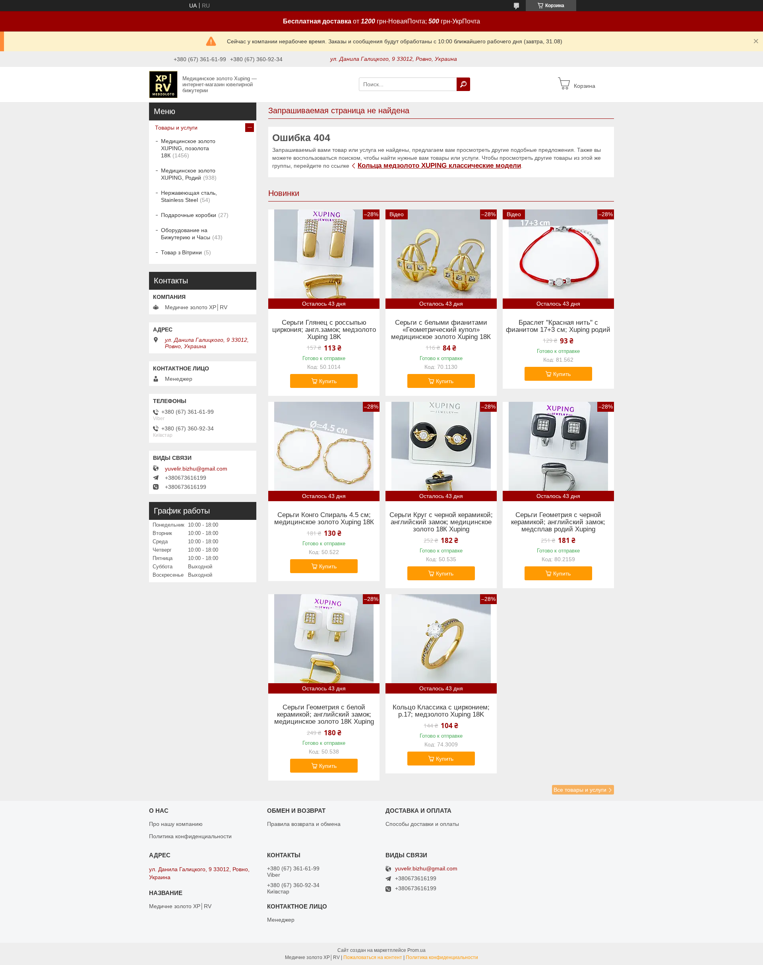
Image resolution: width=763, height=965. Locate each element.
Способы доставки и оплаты (422, 824)
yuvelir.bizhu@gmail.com (196, 468)
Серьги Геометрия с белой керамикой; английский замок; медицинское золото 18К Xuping (324, 714)
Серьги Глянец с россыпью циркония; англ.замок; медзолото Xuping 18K (324, 330)
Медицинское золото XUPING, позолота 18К (188, 148)
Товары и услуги (176, 127)
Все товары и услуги (580, 790)
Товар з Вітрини (181, 252)
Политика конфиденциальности (190, 836)
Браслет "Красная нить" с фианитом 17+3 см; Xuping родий (558, 326)
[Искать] (463, 84)
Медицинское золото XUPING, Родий (188, 174)
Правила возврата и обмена (304, 824)
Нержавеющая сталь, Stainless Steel (189, 196)
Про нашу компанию (176, 824)
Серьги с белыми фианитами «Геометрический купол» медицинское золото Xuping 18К (441, 330)
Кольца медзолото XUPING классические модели (439, 165)
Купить (328, 381)
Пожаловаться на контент (372, 957)
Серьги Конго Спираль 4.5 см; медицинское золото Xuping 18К (324, 519)
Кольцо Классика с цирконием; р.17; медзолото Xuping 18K (441, 711)
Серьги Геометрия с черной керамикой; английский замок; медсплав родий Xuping (558, 522)
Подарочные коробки (188, 215)
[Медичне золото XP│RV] (163, 84)
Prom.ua (416, 950)
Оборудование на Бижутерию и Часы (185, 233)
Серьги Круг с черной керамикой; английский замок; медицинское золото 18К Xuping (441, 522)
